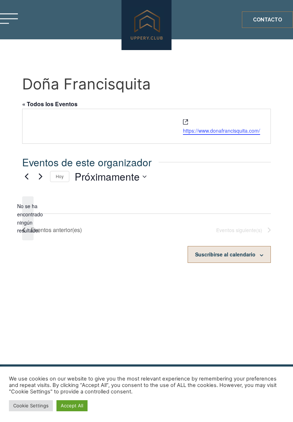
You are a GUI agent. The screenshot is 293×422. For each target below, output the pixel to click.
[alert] (28, 218)
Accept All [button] (72, 405)
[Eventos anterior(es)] (26, 176)
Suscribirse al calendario (225, 254)
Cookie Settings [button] (31, 405)
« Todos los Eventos (50, 104)
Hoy (60, 176)
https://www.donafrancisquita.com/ (221, 130)
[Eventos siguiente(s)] (40, 176)
